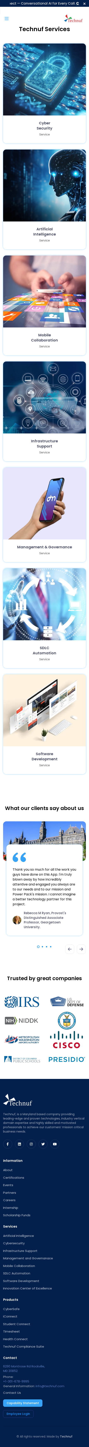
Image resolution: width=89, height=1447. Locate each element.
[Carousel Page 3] (46, 946)
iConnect (10, 1316)
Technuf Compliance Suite (23, 1346)
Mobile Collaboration (19, 1266)
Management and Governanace (28, 1258)
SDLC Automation (16, 1273)
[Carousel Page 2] (42, 946)
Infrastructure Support (20, 1251)
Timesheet (11, 1331)
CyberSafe (11, 1309)
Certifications (13, 1177)
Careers (9, 1200)
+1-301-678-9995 (16, 1381)
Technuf (66, 1436)
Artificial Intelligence (18, 1236)
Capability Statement (23, 1403)
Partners (9, 1192)
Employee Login (18, 1414)
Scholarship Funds (16, 1215)
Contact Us (12, 1392)
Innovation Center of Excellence (27, 1288)
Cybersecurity (14, 1243)
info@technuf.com (50, 1386)
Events (8, 1185)
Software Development (21, 1281)
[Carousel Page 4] (50, 946)
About (8, 1170)
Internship (10, 1208)
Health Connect (15, 1339)
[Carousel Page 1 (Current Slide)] (38, 946)
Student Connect (16, 1324)
